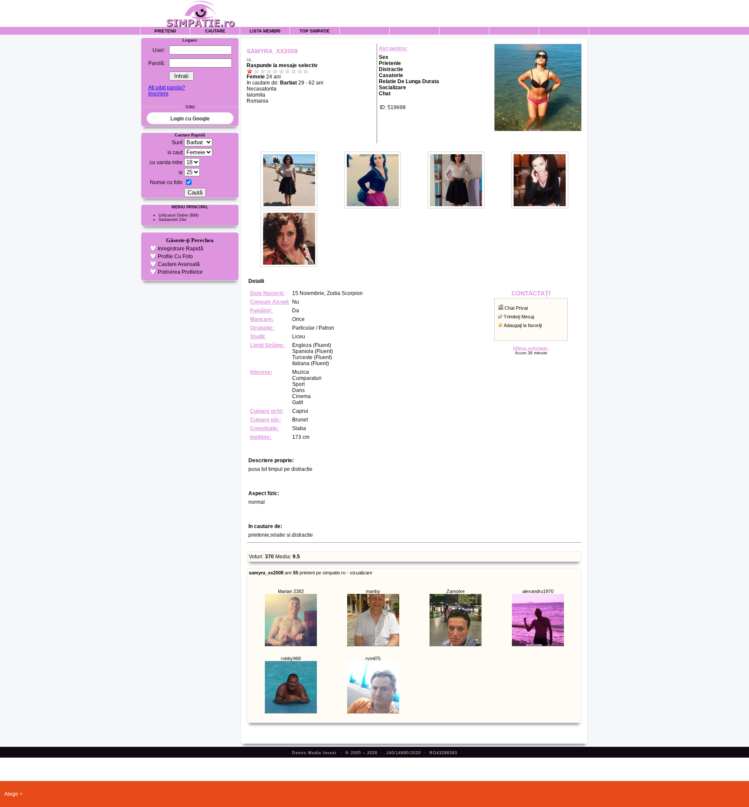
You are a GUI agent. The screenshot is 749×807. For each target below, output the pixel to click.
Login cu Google (190, 119)
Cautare (215, 31)
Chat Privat (516, 308)
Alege (11, 794)
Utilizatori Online (173, 215)
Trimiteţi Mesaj (519, 316)
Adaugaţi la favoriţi (523, 325)
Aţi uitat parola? (166, 87)
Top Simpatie (315, 31)
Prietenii (165, 31)
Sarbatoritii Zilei (172, 219)
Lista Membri (265, 31)
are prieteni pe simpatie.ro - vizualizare (310, 572)
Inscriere (158, 94)
